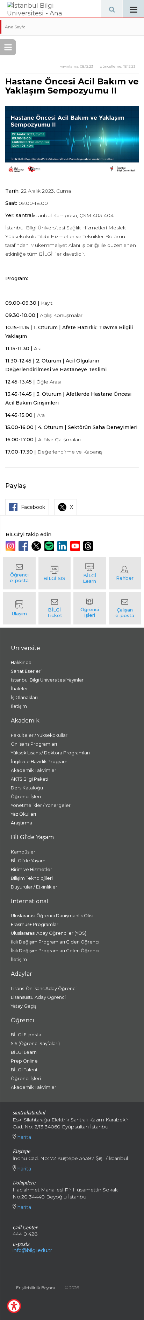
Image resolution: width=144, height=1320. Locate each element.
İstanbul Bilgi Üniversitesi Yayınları (48, 680)
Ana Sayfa (15, 26)
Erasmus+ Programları (35, 924)
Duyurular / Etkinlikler (34, 887)
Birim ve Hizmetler (31, 869)
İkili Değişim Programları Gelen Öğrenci (55, 950)
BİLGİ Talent (24, 1069)
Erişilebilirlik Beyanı (35, 1287)
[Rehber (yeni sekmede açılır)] (125, 573)
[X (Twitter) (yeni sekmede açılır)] (37, 546)
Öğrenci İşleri (26, 796)
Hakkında (21, 662)
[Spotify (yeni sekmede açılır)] (50, 546)
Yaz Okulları (23, 814)
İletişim (19, 706)
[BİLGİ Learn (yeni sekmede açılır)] (89, 573)
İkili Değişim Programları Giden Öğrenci (55, 942)
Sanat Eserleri (26, 671)
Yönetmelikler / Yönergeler (41, 805)
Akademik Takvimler (33, 770)
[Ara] (111, 9)
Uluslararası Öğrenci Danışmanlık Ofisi (52, 915)
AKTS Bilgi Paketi (29, 779)
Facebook (33, 507)
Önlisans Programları (34, 744)
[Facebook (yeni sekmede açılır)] (24, 546)
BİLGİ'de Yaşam (28, 860)
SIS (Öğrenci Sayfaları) (35, 1043)
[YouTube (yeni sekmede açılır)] (76, 546)
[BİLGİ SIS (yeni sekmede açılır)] (54, 573)
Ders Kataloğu (27, 787)
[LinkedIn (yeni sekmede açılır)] (63, 546)
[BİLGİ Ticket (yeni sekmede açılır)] (54, 608)
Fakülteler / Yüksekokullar (39, 735)
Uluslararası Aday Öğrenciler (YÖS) (48, 933)
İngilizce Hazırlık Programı (40, 761)
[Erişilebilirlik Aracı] (14, 1306)
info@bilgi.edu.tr (32, 1250)
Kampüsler (23, 852)
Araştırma (21, 822)
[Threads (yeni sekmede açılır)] (89, 546)
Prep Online (24, 1061)
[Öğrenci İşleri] (89, 608)
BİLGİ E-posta (26, 1034)
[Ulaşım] (19, 608)
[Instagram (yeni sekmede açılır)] (11, 546)
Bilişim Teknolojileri (32, 878)
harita (23, 1137)
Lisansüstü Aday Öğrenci (38, 997)
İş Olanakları (24, 697)
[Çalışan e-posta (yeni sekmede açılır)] (125, 608)
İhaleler (19, 688)
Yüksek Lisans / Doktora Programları (50, 752)
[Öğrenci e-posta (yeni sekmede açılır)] (19, 573)
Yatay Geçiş (23, 1006)
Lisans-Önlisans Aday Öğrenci (44, 988)
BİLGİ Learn (24, 1052)
